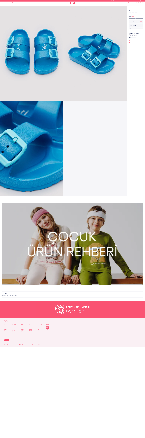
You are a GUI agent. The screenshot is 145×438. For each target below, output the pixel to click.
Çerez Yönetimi (32, 344)
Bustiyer (5, 330)
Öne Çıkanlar (14, 324)
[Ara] (128, 2)
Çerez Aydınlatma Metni (16, 344)
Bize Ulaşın (30, 330)
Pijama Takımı (5, 329)
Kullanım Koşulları (27, 344)
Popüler (5, 324)
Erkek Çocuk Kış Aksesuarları (13, 295)
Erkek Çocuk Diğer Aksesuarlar (5, 295)
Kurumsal (22, 324)
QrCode (47, 327)
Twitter (38, 328)
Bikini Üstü (13, 330)
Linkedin (38, 330)
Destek (30, 324)
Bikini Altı (13, 331)
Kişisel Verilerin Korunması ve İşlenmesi (8, 344)
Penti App (47, 324)
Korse (4, 331)
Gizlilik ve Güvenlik (22, 344)
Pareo (12, 328)
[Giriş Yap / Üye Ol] (140, 2)
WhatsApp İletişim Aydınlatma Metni (39, 344)
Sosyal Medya (40, 324)
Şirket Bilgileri (22, 330)
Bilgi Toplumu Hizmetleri (23, 331)
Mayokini (13, 329)
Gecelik (4, 328)
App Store (47, 329)
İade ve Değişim (31, 328)
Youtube (38, 329)
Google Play (47, 330)
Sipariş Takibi (30, 329)
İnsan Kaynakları (22, 329)
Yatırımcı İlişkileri (22, 328)
